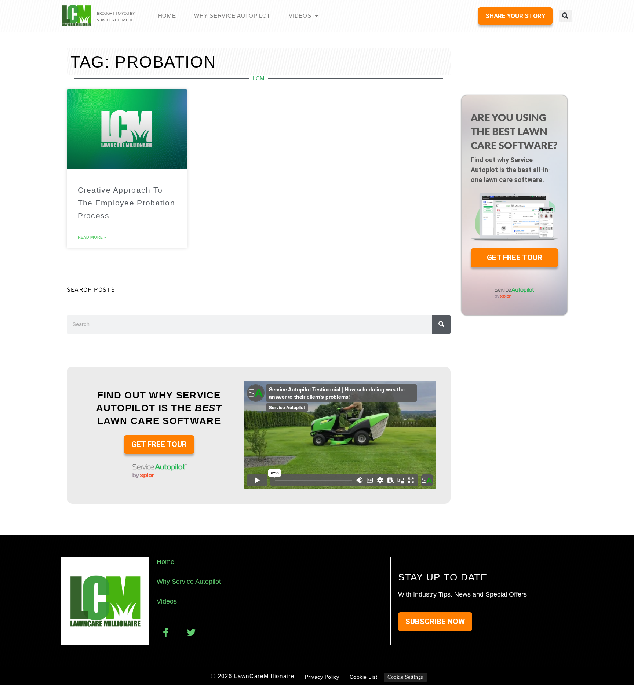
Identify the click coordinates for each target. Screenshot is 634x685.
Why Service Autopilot (232, 15)
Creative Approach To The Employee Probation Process (126, 203)
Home (167, 15)
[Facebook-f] (165, 632)
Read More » (92, 237)
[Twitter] (191, 632)
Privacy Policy (322, 677)
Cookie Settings (405, 677)
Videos (300, 15)
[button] (565, 16)
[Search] (441, 324)
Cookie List (364, 677)
